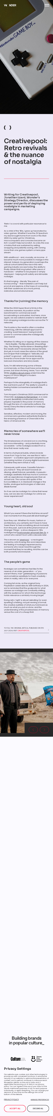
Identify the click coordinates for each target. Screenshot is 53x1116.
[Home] (10, 5)
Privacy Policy (11, 1099)
